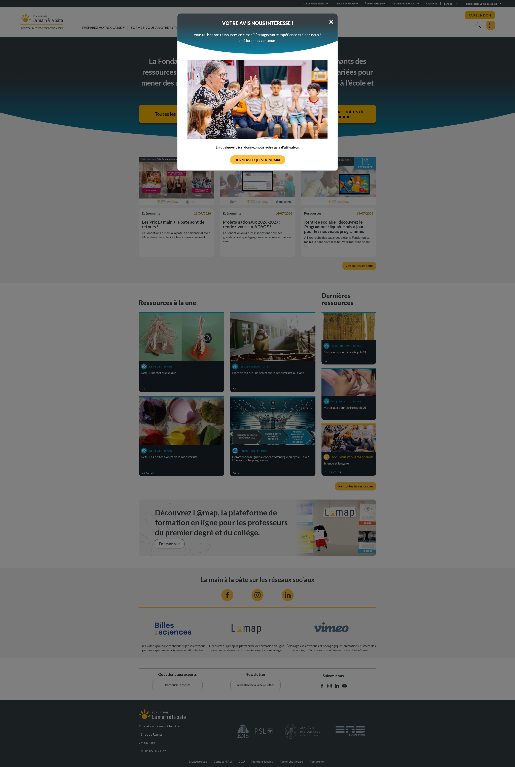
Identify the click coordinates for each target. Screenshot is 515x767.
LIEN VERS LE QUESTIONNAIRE (257, 160)
